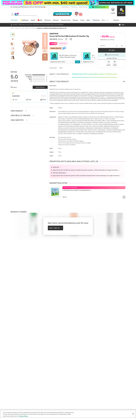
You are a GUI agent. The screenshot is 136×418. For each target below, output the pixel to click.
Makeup (75, 20)
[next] (107, 20)
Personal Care (65, 20)
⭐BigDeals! (24, 20)
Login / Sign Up (54, 228)
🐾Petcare (96, 20)
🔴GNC (39, 20)
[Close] (133, 414)
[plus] (122, 46)
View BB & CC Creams (21, 115)
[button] (121, 11)
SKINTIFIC (53, 34)
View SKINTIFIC (17, 120)
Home (82, 20)
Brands (116, 20)
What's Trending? (83, 7)
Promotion (14, 20)
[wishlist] (66, 39)
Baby (88, 20)
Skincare (48, 20)
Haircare (56, 20)
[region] (68, 414)
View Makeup (17, 111)
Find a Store (74, 7)
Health (33, 20)
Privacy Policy (23, 416)
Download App (65, 7)
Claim (77, 62)
